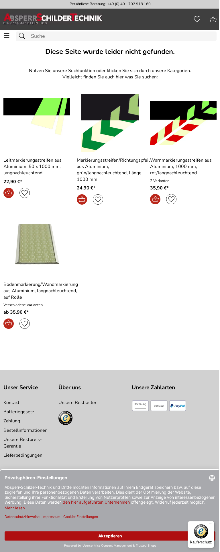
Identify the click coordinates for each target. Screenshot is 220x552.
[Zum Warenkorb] (213, 19)
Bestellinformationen (25, 430)
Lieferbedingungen (22, 455)
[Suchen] (23, 36)
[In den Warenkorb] (8, 193)
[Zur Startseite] (53, 19)
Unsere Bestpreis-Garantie (22, 442)
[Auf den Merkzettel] (24, 193)
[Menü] (210, 524)
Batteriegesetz (18, 412)
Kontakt (11, 402)
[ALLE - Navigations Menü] (6, 35)
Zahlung (11, 421)
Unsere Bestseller (77, 402)
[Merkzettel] (197, 19)
